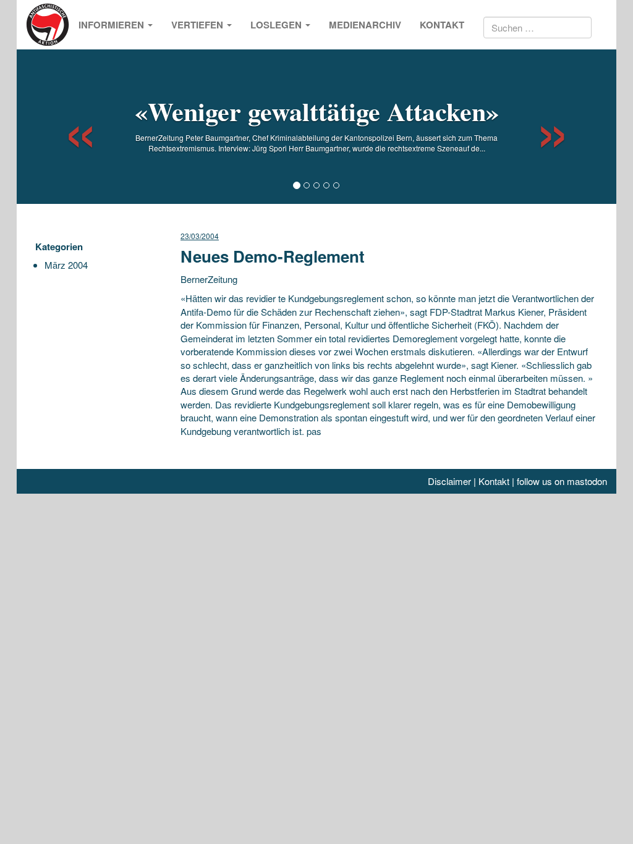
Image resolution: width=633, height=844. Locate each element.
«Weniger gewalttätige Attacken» (317, 111)
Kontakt (442, 25)
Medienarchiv (365, 25)
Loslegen (277, 25)
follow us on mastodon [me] (562, 481)
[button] (69, 126)
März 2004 (66, 264)
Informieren (113, 25)
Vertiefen (198, 25)
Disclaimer (449, 481)
